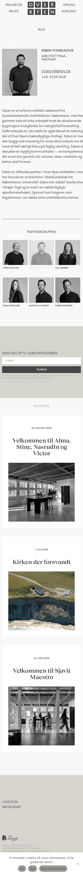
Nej (32, 868)
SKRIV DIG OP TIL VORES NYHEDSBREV (30, 353)
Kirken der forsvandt (42, 561)
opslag (69, 5)
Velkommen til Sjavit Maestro (41, 673)
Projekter (14, 5)
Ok (22, 868)
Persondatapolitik (53, 868)
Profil (14, 11)
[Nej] (78, 864)
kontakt (69, 11)
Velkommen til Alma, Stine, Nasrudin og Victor (41, 447)
